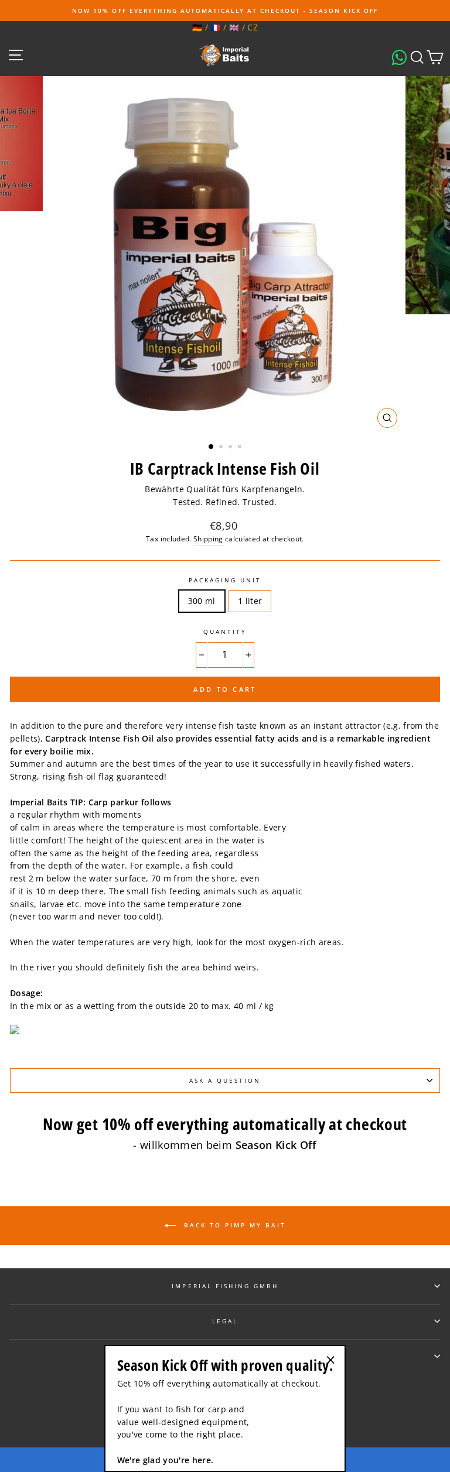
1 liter (250, 600)
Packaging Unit (225, 580)
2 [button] (222, 448)
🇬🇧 (234, 27)
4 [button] (241, 448)
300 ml (202, 600)
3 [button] (231, 448)
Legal (225, 1321)
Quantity (225, 631)
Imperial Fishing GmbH (225, 1286)
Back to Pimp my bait (233, 1224)
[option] (225, 10)
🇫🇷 (215, 27)
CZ (252, 27)
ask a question (225, 1080)
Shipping (208, 538)
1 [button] (211, 447)
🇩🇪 (197, 27)
